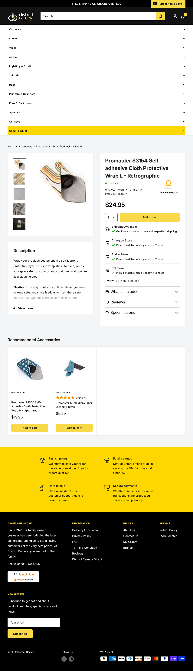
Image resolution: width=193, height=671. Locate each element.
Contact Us (130, 536)
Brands (128, 547)
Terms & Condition (84, 547)
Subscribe (20, 634)
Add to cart (149, 217)
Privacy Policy (81, 536)
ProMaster (18, 392)
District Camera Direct (87, 559)
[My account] (175, 16)
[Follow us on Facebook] (64, 659)
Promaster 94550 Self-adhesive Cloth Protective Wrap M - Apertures (28, 406)
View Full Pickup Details (123, 281)
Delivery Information (86, 530)
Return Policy (168, 530)
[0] (182, 16)
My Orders (130, 542)
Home (11, 146)
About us (129, 530)
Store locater (168, 536)
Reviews (77, 553)
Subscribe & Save (170, 3)
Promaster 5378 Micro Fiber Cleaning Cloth (74, 405)
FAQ (74, 542)
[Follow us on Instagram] (71, 659)
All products (25, 146)
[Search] (160, 16)
